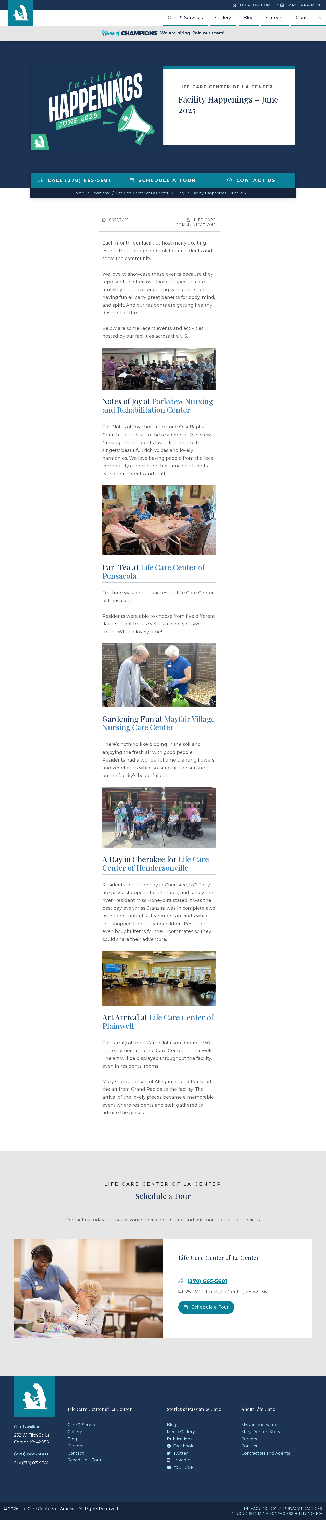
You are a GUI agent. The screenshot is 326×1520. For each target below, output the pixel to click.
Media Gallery (181, 1431)
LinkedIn (181, 1460)
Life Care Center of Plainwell (157, 1021)
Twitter (180, 1453)
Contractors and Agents (265, 1453)
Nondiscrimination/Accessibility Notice (278, 1513)
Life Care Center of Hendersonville (155, 863)
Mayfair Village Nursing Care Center (158, 723)
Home (78, 193)
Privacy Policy (260, 1508)
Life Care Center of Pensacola (153, 571)
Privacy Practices (302, 1508)
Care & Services (185, 17)
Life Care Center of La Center (142, 193)
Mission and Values (260, 1424)
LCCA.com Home (256, 5)
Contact (75, 1453)
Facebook (182, 1446)
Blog (248, 17)
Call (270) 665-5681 (78, 180)
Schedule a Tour (166, 180)
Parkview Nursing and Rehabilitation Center (157, 405)
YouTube (183, 1467)
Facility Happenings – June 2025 (220, 193)
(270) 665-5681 (207, 1281)
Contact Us (308, 17)
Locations (100, 193)
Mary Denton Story (260, 1431)
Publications (179, 1439)
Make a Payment (304, 5)
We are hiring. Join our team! (192, 33)
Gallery (223, 17)
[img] (40, 180)
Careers (275, 17)
